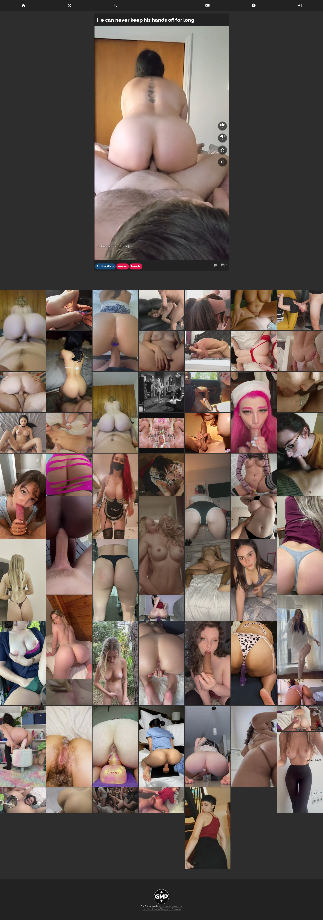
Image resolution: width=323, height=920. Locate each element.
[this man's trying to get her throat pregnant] (300, 310)
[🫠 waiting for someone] (69, 746)
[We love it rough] (207, 310)
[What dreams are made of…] (69, 371)
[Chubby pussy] (300, 779)
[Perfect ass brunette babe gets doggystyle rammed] (162, 807)
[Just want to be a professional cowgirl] (115, 412)
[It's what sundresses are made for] (23, 848)
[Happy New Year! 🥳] (115, 848)
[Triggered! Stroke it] (162, 433)
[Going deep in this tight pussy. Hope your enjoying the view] (69, 692)
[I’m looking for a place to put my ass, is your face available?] (254, 746)
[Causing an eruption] (254, 412)
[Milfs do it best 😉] (207, 580)
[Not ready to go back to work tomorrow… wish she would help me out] (162, 474)
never (122, 266)
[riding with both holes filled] (207, 746)
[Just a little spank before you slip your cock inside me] (300, 351)
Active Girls (105, 266)
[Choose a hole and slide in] (69, 637)
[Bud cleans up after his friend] (69, 433)
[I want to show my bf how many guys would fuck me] (162, 746)
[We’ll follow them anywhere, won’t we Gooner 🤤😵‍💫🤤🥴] (69, 474)
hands (136, 266)
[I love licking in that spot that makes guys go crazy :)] (300, 392)
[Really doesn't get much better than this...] (115, 663)
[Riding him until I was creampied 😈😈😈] (254, 310)
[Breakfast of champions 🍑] (23, 807)
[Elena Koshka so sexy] (207, 351)
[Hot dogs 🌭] (69, 807)
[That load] (300, 869)
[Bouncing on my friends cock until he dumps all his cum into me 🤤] (69, 310)
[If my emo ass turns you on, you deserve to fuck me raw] (207, 496)
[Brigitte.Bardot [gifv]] (162, 392)
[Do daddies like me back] (254, 580)
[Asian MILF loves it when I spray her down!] (254, 890)
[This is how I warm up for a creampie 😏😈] (162, 663)
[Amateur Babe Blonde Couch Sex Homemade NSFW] (254, 807)
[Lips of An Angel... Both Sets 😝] (300, 637)
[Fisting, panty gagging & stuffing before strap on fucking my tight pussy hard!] (254, 351)
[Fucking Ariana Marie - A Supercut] (23, 433)
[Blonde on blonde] (162, 545)
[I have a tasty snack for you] (23, 580)
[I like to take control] (23, 331)
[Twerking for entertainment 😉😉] (115, 580)
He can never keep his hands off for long (145, 20)
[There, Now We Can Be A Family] (254, 474)
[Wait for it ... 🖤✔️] (69, 869)
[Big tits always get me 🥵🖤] (254, 517)
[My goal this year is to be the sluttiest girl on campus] (300, 692)
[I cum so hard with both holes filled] (115, 331)
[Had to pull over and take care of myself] (23, 663)
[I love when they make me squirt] (162, 608)
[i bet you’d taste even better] (207, 663)
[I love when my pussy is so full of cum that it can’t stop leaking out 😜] (69, 545)
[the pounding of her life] (162, 310)
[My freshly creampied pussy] (300, 718)
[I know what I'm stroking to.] (207, 433)
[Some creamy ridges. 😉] (115, 746)
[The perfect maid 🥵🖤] (115, 496)
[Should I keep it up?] (207, 828)
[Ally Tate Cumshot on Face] (254, 848)
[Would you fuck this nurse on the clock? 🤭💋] (300, 545)
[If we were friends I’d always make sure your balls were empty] (23, 496)
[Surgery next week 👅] (162, 869)
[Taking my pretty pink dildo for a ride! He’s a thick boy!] (23, 746)
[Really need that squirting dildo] (254, 663)
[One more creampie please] (23, 392)
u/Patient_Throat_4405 (114, 246)
